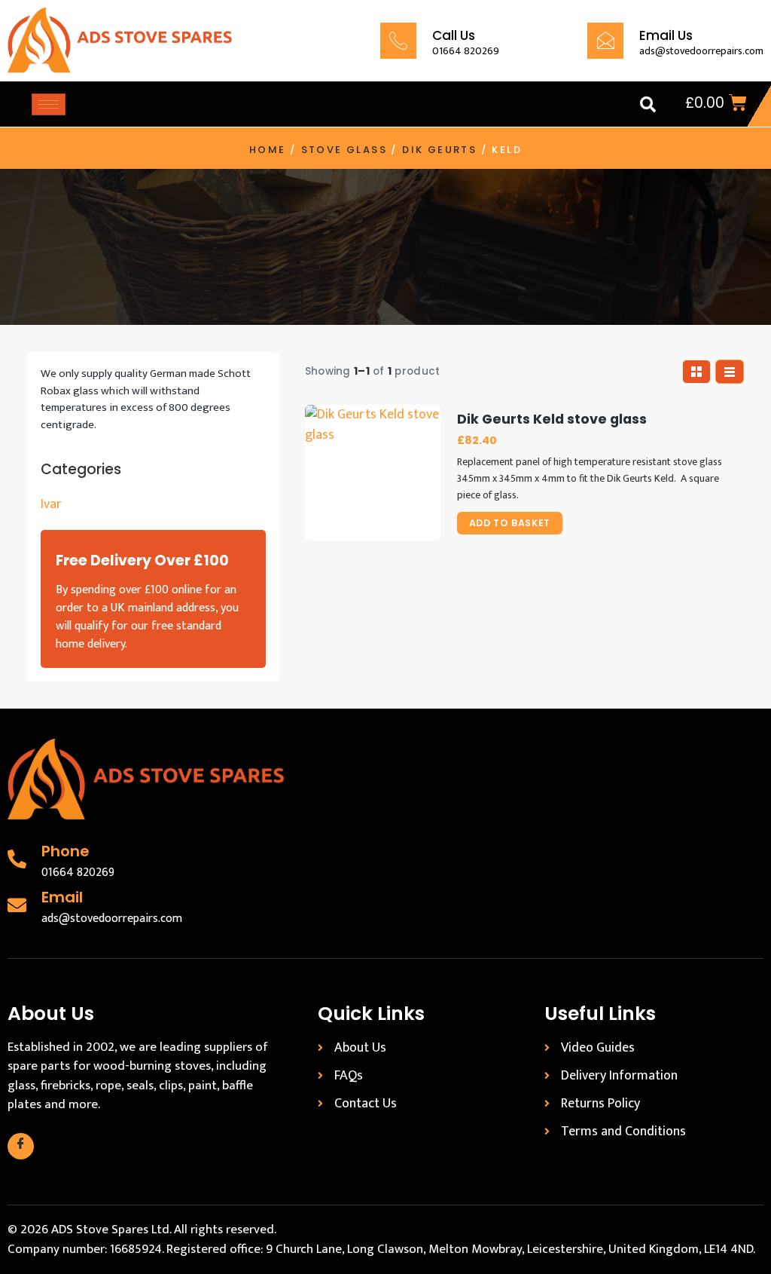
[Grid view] (696, 372)
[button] (647, 104)
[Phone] (17, 859)
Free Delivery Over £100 (142, 560)
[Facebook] (21, 1146)
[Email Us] (605, 41)
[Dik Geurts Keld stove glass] (372, 473)
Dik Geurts (439, 149)
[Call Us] (398, 41)
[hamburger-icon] (49, 104)
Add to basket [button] (509, 522)
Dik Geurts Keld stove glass (552, 419)
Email (62, 897)
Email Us (666, 35)
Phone (65, 851)
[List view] (729, 372)
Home (267, 149)
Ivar (51, 504)
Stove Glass (344, 149)
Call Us (453, 35)
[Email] (17, 905)
